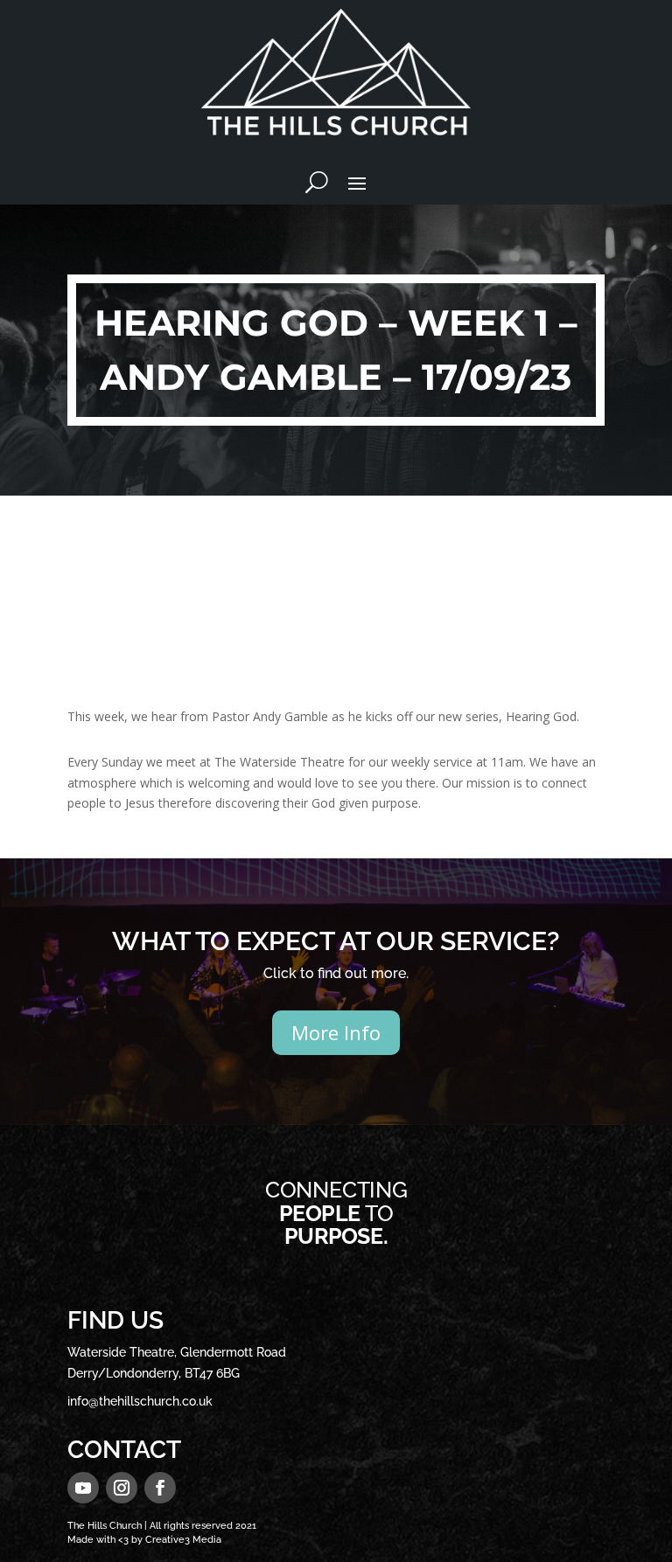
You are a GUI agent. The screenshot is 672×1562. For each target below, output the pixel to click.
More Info (336, 1032)
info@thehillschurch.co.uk (140, 1401)
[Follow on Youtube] (83, 1487)
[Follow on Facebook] (160, 1487)
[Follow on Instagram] (121, 1487)
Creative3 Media (183, 1539)
